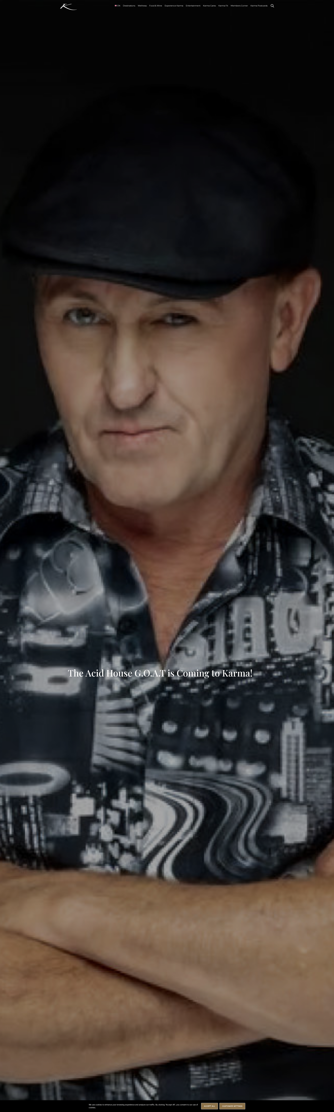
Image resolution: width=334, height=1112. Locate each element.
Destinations (129, 5)
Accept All (209, 1106)
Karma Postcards (258, 5)
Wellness (142, 5)
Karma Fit (223, 5)
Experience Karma (174, 5)
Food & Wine (155, 5)
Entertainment (193, 5)
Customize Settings (232, 1106)
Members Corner (239, 5)
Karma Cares (209, 5)
